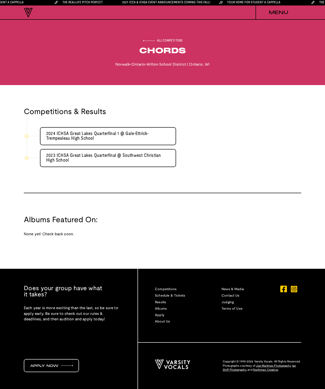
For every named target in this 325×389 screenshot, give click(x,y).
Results (160, 302)
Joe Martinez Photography (273, 366)
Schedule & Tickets (170, 295)
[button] (278, 12)
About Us (162, 321)
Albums (161, 308)
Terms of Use (232, 308)
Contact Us (231, 295)
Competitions (166, 289)
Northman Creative (265, 370)
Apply (159, 315)
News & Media (233, 289)
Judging (228, 302)
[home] (28, 12)
